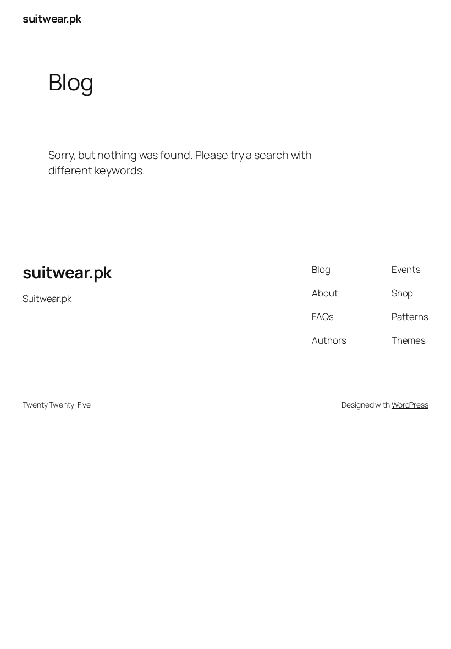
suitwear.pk (52, 18)
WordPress (410, 404)
